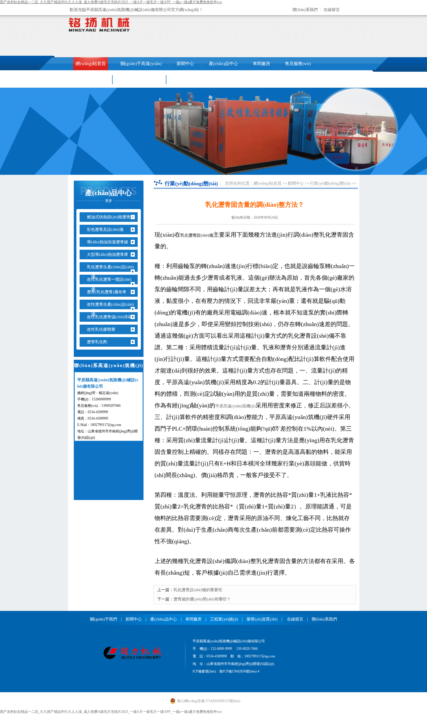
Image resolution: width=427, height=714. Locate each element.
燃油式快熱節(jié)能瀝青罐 (112, 217)
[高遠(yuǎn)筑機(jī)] (132, 659)
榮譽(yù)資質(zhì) (262, 619)
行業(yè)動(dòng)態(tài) (330, 183)
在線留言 (332, 10)
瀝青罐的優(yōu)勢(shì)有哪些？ (202, 599)
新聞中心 (185, 63)
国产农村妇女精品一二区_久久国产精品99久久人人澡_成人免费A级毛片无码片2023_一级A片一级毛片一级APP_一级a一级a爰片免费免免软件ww (111, 2)
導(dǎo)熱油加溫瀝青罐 (109, 242)
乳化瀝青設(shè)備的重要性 (197, 590)
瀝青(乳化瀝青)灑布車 (108, 292)
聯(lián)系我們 (305, 10)
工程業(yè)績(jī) (90, 79)
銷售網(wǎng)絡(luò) (139, 79)
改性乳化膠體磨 (103, 329)
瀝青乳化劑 (99, 342)
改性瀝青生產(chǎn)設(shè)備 (112, 309)
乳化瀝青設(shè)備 (196, 235)
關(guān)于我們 (103, 619)
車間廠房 (261, 63)
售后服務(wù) (298, 63)
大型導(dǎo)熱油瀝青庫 (109, 254)
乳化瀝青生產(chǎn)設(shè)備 (112, 272)
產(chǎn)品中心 (223, 63)
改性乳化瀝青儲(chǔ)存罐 (111, 317)
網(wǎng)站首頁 (91, 63)
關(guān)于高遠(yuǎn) (141, 63)
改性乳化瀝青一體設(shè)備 (111, 284)
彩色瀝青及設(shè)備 (107, 229)
